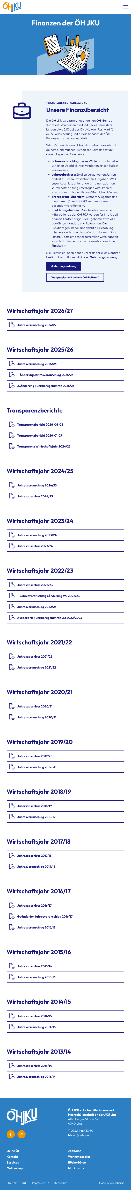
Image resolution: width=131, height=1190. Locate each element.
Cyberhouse (117, 1183)
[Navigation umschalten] (125, 7)
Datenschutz (59, 1183)
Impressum (38, 1183)
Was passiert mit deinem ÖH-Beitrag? (75, 277)
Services (13, 1162)
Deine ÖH (13, 1151)
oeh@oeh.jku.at (81, 1135)
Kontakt (12, 1157)
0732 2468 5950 (82, 1131)
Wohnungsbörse (79, 1157)
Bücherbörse (77, 1162)
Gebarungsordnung (63, 266)
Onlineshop (15, 1168)
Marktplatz (76, 1168)
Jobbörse (74, 1151)
